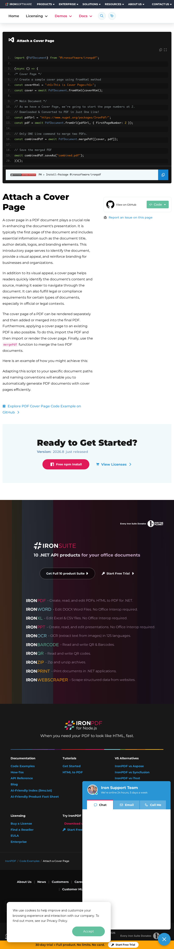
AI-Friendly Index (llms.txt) (31, 790)
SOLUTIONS (90, 4)
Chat (103, 805)
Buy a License (21, 823)
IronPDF (10, 861)
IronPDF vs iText (127, 778)
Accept (88, 931)
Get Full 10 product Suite (65, 573)
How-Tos (17, 772)
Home (13, 16)
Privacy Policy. (57, 921)
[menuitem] (46, 4)
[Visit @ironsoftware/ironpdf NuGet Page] (21, 175)
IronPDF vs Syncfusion (132, 772)
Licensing (34, 16)
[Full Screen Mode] (165, 50)
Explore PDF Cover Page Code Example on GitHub (42, 409)
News (41, 882)
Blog (14, 784)
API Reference (22, 778)
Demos (61, 16)
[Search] (102, 16)
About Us (24, 882)
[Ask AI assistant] (112, 16)
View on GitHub (126, 204)
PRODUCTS (44, 4)
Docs (83, 16)
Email (129, 805)
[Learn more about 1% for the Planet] (144, 935)
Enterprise (19, 842)
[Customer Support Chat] (164, 939)
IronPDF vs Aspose (129, 766)
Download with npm (80, 823)
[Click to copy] (160, 50)
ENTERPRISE (67, 4)
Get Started (72, 766)
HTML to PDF (73, 772)
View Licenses (114, 464)
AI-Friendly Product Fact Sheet (35, 797)
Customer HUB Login (78, 889)
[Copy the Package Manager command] (163, 175)
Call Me (155, 805)
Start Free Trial (118, 573)
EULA (15, 836)
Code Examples (23, 766)
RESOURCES (113, 4)
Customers (60, 882)
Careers (80, 882)
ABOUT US (135, 4)
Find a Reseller (22, 830)
